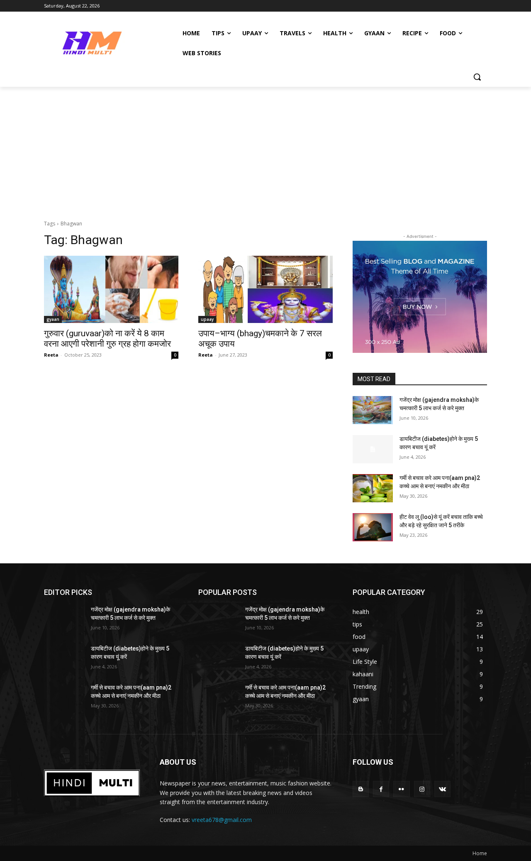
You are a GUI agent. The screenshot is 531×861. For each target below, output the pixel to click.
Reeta (51, 355)
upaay (207, 319)
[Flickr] (401, 789)
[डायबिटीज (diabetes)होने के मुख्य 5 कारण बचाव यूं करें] (373, 449)
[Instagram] (422, 789)
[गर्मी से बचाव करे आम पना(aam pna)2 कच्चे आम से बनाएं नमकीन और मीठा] (373, 488)
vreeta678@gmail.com (222, 820)
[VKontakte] (442, 789)
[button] (477, 77)
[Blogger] (361, 789)
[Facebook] (381, 789)
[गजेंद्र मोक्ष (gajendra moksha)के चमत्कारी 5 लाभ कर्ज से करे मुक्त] (373, 410)
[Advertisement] (265, 149)
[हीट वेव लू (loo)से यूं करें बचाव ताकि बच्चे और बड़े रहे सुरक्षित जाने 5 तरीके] (373, 527)
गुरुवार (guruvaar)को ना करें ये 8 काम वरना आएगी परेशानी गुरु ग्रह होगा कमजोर (107, 338)
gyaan (52, 319)
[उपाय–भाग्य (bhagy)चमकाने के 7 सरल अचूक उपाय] (265, 289)
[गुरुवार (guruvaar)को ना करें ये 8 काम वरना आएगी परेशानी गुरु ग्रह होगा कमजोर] (111, 289)
